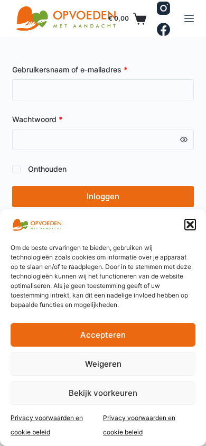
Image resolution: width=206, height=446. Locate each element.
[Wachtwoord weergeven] (184, 139)
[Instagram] (163, 8)
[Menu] (189, 18)
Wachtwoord (49, 118)
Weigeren (103, 364)
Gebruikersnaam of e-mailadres (82, 68)
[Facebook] (163, 29)
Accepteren (103, 335)
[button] (190, 224)
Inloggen (103, 196)
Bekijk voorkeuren (103, 393)
